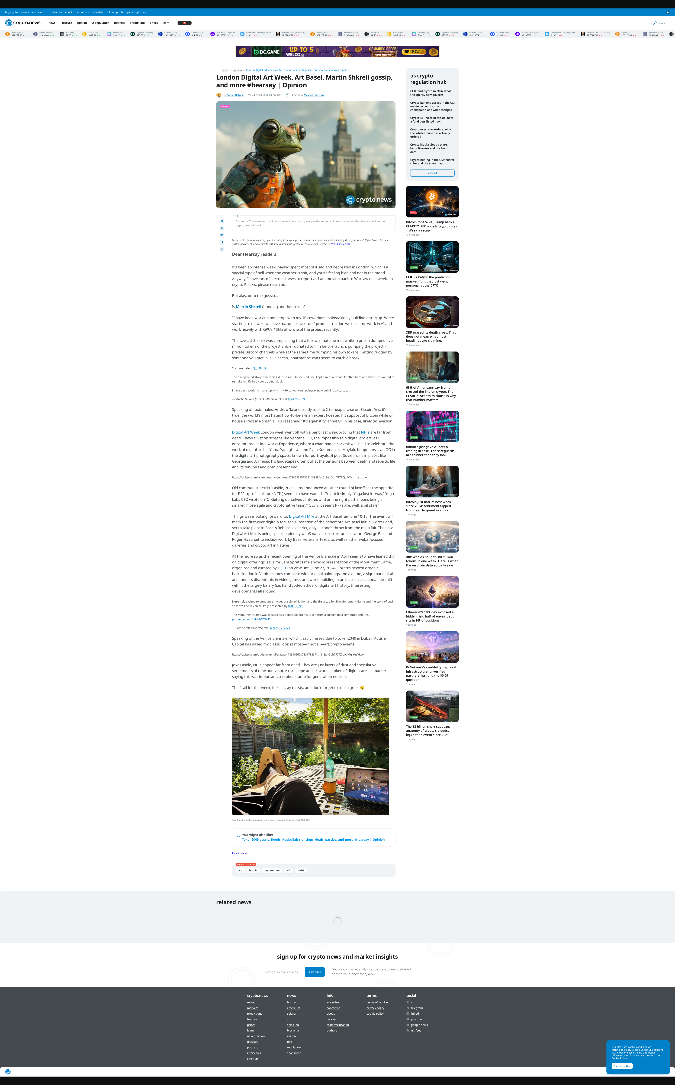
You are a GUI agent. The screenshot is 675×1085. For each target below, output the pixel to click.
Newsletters (82, 12)
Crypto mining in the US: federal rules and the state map (432, 161)
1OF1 (282, 567)
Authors (332, 1030)
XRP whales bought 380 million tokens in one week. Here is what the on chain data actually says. (432, 561)
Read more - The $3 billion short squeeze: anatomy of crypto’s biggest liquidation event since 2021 (432, 706)
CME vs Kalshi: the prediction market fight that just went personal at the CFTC (428, 281)
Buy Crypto (11, 12)
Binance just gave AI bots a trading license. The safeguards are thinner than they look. (430, 451)
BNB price (92, 34)
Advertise (98, 12)
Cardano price (169, 34)
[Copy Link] (221, 249)
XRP (289, 1019)
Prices (154, 23)
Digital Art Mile (301, 516)
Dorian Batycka (235, 95)
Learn (166, 23)
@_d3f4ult (259, 368)
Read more (239, 853)
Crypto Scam (272, 870)
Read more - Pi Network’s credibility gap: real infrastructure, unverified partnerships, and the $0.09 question (432, 647)
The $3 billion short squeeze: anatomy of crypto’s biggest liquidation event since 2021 (428, 730)
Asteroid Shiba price (290, 34)
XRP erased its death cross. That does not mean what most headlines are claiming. (431, 336)
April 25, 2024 (296, 399)
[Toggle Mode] (668, 12)
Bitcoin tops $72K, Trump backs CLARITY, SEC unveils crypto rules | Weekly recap (431, 226)
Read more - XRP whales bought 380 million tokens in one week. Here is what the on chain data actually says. (432, 537)
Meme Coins (39, 12)
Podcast (252, 1047)
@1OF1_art (295, 606)
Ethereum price (43, 34)
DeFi (289, 1042)
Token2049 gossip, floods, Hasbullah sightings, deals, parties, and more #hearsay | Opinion (313, 839)
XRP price (68, 34)
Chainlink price (195, 34)
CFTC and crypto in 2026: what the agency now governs (430, 93)
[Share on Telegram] (221, 242)
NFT (289, 870)
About (68, 12)
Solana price (116, 34)
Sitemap (252, 1059)
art (240, 870)
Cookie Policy (375, 1013)
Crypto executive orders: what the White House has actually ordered (430, 133)
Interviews (254, 1053)
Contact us (56, 12)
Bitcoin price (16, 34)
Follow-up (112, 12)
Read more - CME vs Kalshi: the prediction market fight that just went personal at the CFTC (432, 257)
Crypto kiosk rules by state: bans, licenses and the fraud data (429, 148)
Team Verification (338, 1025)
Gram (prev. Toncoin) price (255, 34)
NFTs (365, 432)
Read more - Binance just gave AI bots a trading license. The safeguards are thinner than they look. (432, 426)
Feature (67, 23)
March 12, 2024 (280, 628)
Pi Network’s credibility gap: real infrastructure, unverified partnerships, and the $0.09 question (431, 673)
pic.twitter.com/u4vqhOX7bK (251, 619)
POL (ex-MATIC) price (222, 34)
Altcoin (291, 1036)
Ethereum (293, 1008)
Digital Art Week (246, 432)
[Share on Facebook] (221, 221)
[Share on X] (221, 228)
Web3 (301, 870)
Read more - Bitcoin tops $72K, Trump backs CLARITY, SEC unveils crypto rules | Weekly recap (432, 202)
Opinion (81, 23)
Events (25, 12)
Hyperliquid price (141, 34)
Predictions (137, 23)
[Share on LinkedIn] (221, 235)
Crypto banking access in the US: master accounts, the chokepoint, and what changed (432, 106)
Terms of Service (377, 1002)
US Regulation (100, 23)
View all (432, 173)
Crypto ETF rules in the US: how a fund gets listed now (431, 119)
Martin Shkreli (248, 306)
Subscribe (314, 972)
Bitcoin (253, 870)
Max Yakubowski (314, 95)
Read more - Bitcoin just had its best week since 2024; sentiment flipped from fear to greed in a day (432, 481)
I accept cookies (622, 1066)
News (52, 23)
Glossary (141, 12)
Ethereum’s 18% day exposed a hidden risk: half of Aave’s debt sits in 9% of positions (430, 616)
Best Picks (127, 12)
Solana (291, 1013)
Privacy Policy (375, 1008)
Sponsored (294, 1053)
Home (224, 70)
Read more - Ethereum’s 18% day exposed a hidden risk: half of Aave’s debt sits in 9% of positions (432, 592)
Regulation (294, 1047)
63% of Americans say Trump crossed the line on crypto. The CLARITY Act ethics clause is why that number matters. (431, 393)
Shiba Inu (293, 1025)
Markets (119, 23)
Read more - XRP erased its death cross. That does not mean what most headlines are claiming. (432, 312)
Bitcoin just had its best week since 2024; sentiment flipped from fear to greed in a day (428, 506)
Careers (332, 1019)
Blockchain (294, 1030)
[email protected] (340, 244)
